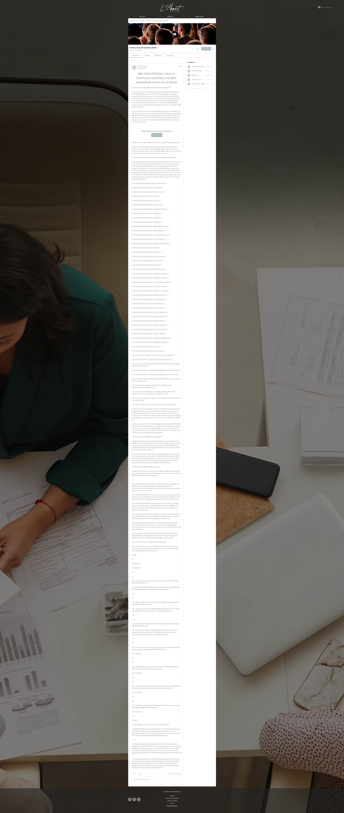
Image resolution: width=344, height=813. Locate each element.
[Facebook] (130, 799)
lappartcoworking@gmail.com (172, 791)
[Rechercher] (197, 49)
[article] (157, 424)
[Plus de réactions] (139, 774)
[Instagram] (134, 799)
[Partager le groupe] (213, 49)
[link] (136, 55)
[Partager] (181, 66)
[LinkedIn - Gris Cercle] (138, 799)
